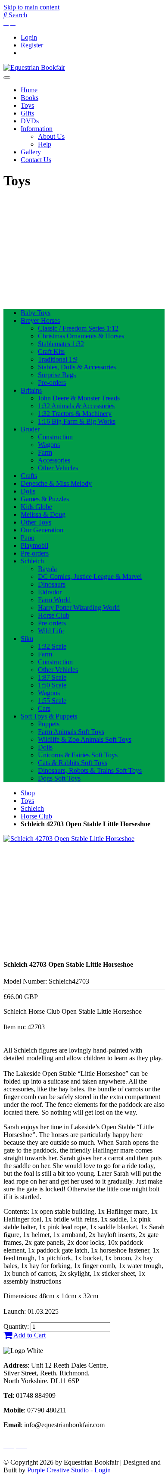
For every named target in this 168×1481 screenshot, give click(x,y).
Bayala (47, 568)
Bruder (30, 429)
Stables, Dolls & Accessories (77, 367)
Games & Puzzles (45, 499)
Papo (27, 537)
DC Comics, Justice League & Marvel (90, 576)
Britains (31, 390)
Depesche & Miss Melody (56, 483)
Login (29, 37)
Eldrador (50, 592)
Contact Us (36, 159)
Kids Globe (36, 506)
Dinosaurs (51, 584)
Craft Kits (51, 351)
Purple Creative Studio (58, 1470)
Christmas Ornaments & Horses (81, 336)
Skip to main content (31, 7)
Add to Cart (29, 1335)
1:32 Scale (52, 646)
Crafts (29, 475)
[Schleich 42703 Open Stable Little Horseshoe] (68, 838)
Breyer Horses (40, 320)
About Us (51, 136)
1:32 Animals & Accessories (76, 405)
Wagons (49, 444)
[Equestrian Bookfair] (34, 67)
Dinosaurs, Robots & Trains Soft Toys (90, 770)
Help (44, 144)
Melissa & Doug (43, 514)
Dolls (28, 491)
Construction (55, 437)
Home (29, 90)
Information (37, 128)
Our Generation (42, 530)
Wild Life (51, 630)
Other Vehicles (58, 468)
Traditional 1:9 (58, 359)
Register (32, 45)
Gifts (27, 113)
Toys (27, 105)
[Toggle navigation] (6, 77)
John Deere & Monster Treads (79, 398)
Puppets (48, 724)
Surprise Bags (57, 374)
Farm (45, 452)
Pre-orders (52, 382)
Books (29, 97)
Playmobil (34, 545)
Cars (44, 708)
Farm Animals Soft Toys (71, 731)
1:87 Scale (52, 677)
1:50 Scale (52, 685)
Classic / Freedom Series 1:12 (78, 328)
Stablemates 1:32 (61, 343)
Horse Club (53, 615)
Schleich (32, 561)
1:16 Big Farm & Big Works (76, 421)
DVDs (30, 121)
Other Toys (36, 522)
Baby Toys (35, 312)
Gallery (31, 152)
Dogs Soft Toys (59, 778)
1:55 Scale (52, 700)
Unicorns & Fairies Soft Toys (78, 755)
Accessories (54, 460)
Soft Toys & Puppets (49, 716)
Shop (28, 793)
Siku (27, 638)
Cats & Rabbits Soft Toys (72, 762)
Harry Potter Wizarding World (79, 607)
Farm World (54, 599)
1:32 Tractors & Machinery (75, 413)
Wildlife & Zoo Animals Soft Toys (84, 739)
